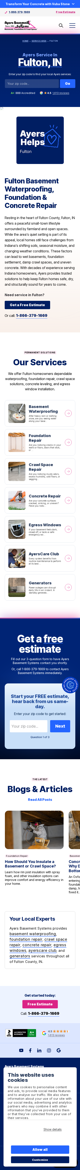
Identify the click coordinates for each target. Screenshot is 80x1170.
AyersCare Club (40, 558)
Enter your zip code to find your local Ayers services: (40, 74)
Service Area (39, 41)
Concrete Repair (40, 500)
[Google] (59, 1050)
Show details (53, 1129)
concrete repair (36, 945)
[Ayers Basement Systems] (21, 25)
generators (20, 956)
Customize (40, 1159)
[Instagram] (49, 1050)
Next (60, 726)
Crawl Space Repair (40, 471)
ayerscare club (42, 950)
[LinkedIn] (39, 1050)
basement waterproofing (33, 934)
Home (25, 41)
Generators (40, 587)
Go (67, 83)
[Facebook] (30, 1050)
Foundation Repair (40, 442)
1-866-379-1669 (19, 12)
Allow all (40, 1149)
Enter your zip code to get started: (40, 714)
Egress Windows (40, 529)
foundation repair (26, 939)
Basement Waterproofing (40, 413)
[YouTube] (21, 1050)
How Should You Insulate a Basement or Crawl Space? (34, 852)
